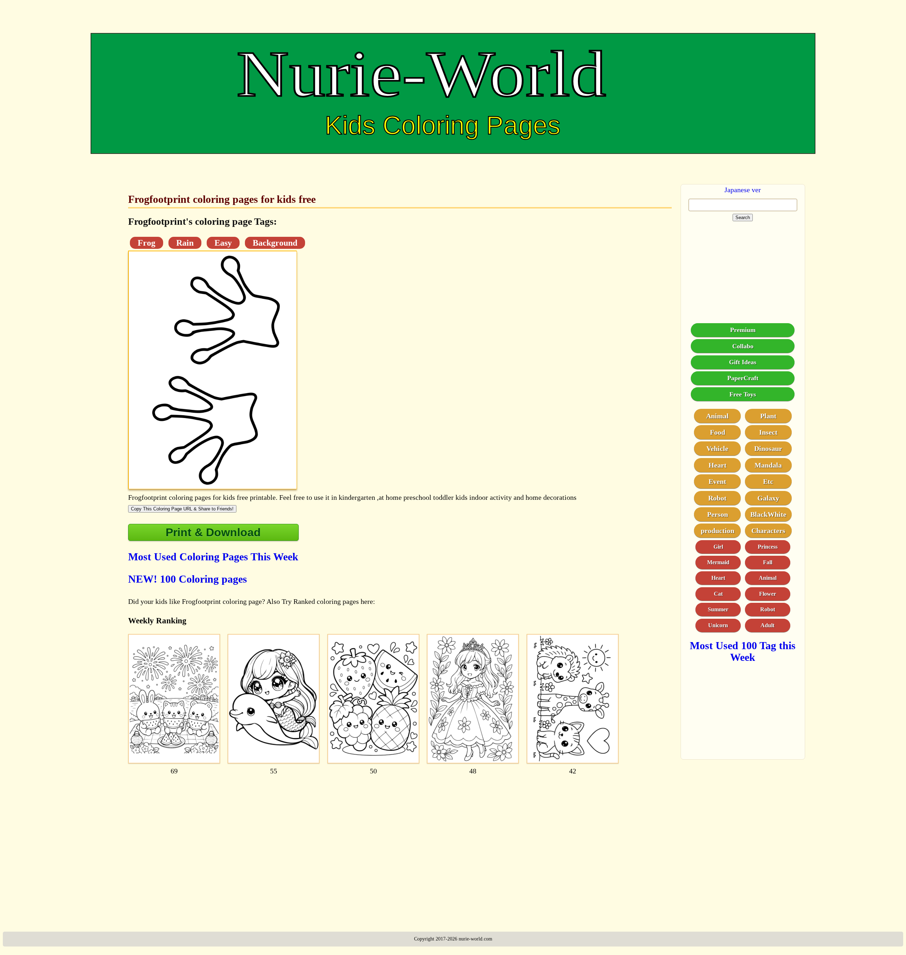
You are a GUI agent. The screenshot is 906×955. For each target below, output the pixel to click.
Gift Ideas (742, 362)
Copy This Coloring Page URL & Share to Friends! (182, 508)
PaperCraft (742, 378)
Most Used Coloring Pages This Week (213, 556)
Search (742, 217)
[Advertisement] (340, 846)
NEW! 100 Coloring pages (187, 579)
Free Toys (742, 394)
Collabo (742, 346)
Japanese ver (742, 190)
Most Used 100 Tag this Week (743, 651)
